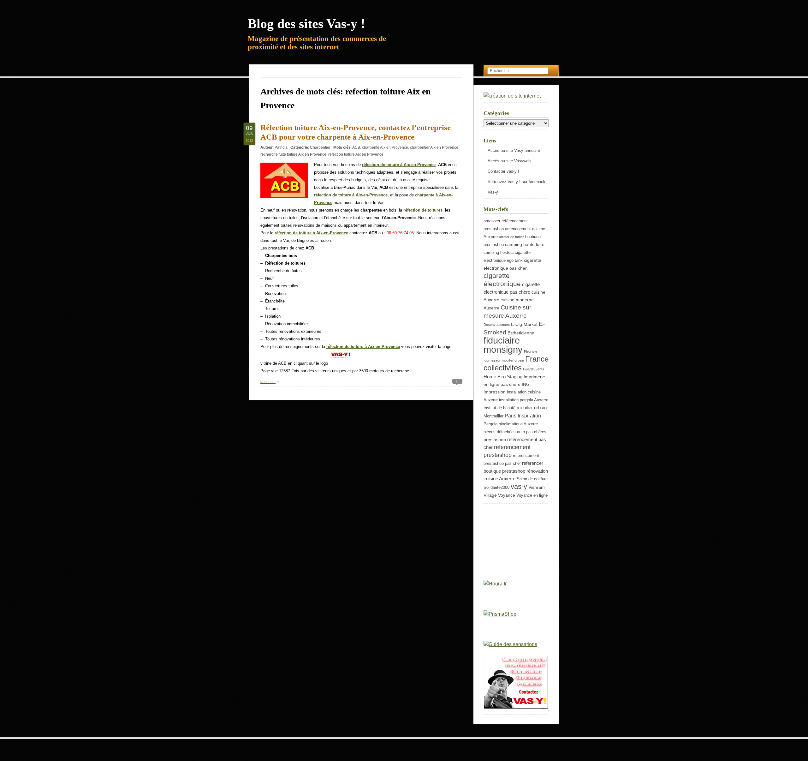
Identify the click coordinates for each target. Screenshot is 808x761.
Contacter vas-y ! (503, 171)
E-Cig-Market (524, 324)
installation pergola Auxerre (523, 400)
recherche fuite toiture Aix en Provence (293, 154)
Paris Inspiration (523, 415)
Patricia (281, 147)
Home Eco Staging (503, 376)
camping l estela (499, 252)
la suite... (268, 382)
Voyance (506, 495)
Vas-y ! (494, 192)
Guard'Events (533, 369)
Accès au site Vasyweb (509, 161)
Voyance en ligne (532, 495)
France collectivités (516, 363)
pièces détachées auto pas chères (515, 432)
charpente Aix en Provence (385, 147)
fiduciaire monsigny (503, 345)
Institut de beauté (499, 408)
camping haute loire (524, 244)
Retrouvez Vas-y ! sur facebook (516, 181)
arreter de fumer (511, 237)
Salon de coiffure (532, 479)
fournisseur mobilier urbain (504, 360)
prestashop (495, 439)
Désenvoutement (497, 325)
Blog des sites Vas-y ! (306, 23)
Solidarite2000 (496, 487)
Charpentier (320, 147)
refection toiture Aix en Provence (355, 154)
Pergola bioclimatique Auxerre (511, 424)
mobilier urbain (532, 407)
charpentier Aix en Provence (434, 147)
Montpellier (493, 416)
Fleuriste (530, 351)
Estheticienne (521, 332)
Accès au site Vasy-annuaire (514, 150)
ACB (356, 147)
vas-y (519, 486)
